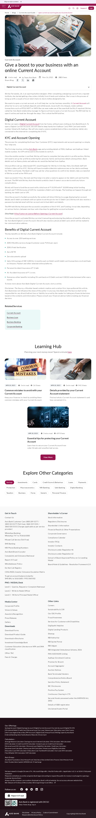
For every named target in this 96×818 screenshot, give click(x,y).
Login (91, 8)
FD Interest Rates (11, 730)
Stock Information (55, 517)
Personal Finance (59, 493)
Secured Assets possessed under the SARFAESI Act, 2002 (68, 699)
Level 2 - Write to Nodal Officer (17, 591)
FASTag (57, 732)
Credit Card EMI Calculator (26, 744)
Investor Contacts (55, 546)
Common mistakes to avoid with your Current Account (23, 392)
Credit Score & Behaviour (53, 482)
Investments (23, 482)
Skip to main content (11, 2)
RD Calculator (66, 742)
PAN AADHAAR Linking (58, 654)
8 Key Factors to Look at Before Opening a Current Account (38, 214)
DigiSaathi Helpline (56, 625)
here (70, 352)
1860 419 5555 (32, 524)
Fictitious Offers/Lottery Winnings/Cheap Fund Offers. (35, 783)
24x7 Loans (70, 730)
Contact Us (9, 517)
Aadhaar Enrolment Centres (59, 658)
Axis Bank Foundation (12, 760)
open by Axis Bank (67, 732)
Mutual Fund (49, 732)
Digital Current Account (30, 124)
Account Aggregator (56, 666)
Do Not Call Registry (13, 568)
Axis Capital (19, 762)
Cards (35, 482)
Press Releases (10, 618)
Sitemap (51, 634)
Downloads (10, 626)
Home (7, 13)
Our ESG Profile (54, 613)
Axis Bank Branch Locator (15, 552)
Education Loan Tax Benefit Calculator (41, 751)
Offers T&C (9, 653)
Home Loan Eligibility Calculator (54, 748)
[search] (73, 8)
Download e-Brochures (14, 638)
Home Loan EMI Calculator (33, 748)
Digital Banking (76, 488)
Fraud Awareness (55, 617)
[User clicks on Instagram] (41, 789)
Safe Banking (60, 488)
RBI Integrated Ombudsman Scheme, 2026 (65, 650)
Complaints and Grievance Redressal (19, 556)
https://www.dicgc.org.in (27, 805)
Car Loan (41, 730)
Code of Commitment (50, 812)
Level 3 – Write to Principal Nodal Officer (21, 595)
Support (83, 8)
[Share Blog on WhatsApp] (33, 80)
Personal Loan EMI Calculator (15, 746)
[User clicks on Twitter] (26, 789)
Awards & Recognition (14, 614)
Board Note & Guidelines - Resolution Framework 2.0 (69, 564)
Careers (51, 605)
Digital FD (68, 728)
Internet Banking (11, 735)
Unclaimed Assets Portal (58, 709)
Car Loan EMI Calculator (63, 751)
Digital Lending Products (58, 630)
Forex (33, 493)
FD (74, 728)
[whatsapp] (77, 8)
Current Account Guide (27, 13)
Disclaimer (26, 812)
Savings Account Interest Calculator (37, 742)
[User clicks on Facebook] (21, 789)
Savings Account (10, 728)
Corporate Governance (57, 534)
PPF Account (30, 732)
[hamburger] (4, 6)
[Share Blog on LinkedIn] (28, 80)
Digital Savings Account (25, 728)
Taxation (9, 493)
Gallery (8, 622)
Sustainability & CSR (56, 609)
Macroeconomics (27, 488)
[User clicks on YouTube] (31, 789)
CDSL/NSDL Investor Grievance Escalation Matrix (25, 572)
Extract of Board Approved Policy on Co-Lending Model (67, 559)
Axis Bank (33, 149)
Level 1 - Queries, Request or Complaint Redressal (25, 587)
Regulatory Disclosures (57, 521)
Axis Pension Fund (66, 760)
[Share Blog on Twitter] (22, 80)
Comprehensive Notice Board (60, 678)
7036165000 (25, 536)
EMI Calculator (10, 744)
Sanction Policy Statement (58, 682)
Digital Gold (40, 732)
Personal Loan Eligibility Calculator (39, 746)
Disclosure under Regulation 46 (60, 550)
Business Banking (14, 322)
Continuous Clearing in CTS (59, 694)
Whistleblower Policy (13, 564)
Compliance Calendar (57, 538)
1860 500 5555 (11, 526)
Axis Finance (55, 760)
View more (48, 457)
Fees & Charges (11, 657)
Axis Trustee (9, 762)
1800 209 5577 (32, 521)
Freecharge (37, 762)
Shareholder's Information (58, 525)
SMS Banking (10, 544)
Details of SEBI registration (59, 705)
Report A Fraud (11, 560)
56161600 (19, 578)
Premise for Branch (56, 662)
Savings (9, 482)
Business (22, 493)
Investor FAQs (53, 542)
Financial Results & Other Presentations (64, 529)
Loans (70, 482)
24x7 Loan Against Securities (15, 732)
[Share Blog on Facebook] (17, 80)
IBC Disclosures (54, 686)
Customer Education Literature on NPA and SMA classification (24, 647)
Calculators (9, 739)
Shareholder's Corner (58, 513)
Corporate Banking (14, 326)
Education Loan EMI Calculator (16, 751)
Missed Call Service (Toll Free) (17, 540)
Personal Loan (32, 730)
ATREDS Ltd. (28, 762)
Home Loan (49, 730)
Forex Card (42, 735)
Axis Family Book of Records (28, 735)
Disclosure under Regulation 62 (60, 554)
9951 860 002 (29, 578)
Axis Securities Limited (42, 760)
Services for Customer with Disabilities (63, 621)
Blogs (14, 13)
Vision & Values (11, 610)
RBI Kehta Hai (53, 638)
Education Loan (59, 730)
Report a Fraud (17, 796)
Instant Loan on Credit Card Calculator (50, 744)
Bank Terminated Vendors (58, 674)
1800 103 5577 (11, 524)
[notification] (69, 8)
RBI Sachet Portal (55, 642)
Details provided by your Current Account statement (66, 392)
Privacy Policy (36, 812)
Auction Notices (54, 670)
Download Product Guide (15, 634)
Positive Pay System (56, 690)
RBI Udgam (52, 646)
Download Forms (12, 630)
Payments (82, 482)
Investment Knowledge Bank (16, 642)
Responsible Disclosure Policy (32, 815)
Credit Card (22, 730)
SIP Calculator (31, 753)
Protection (10, 488)
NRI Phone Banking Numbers (16, 548)
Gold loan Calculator (59, 746)
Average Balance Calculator (14, 742)
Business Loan (12, 317)
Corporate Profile (12, 606)
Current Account (79, 103)
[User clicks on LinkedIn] (36, 789)
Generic (44, 493)
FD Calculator (55, 742)
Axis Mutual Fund (27, 760)
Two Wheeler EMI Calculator (15, 753)
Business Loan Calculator (14, 748)
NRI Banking (45, 488)
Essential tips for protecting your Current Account (48, 440)
